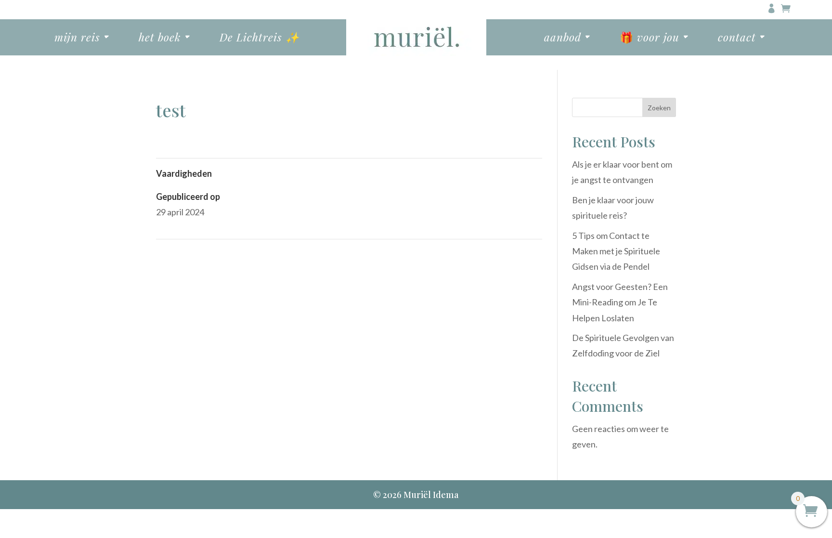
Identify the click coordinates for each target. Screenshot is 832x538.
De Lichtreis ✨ (259, 37)
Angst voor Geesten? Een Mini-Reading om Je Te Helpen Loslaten (620, 302)
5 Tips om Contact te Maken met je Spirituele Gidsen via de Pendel (616, 251)
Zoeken (659, 108)
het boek (160, 37)
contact (737, 37)
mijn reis (77, 37)
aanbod (562, 37)
